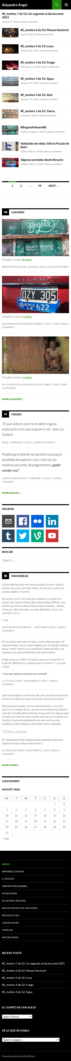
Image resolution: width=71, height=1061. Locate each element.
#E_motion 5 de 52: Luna (37, 46)
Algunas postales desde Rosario (42, 159)
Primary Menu (66, 4)
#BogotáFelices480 (34, 127)
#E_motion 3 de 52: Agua (37, 78)
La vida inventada (13, 750)
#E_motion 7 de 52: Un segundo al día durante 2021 (33, 963)
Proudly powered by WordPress (18, 1056)
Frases (16, 414)
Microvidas (9, 893)
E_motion (8, 878)
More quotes (12, 492)
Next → (54, 185)
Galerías (17, 212)
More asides (11, 765)
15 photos (27, 377)
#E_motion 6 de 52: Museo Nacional (44, 30)
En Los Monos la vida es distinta (22, 384)
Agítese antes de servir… (17, 627)
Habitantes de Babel (14, 886)
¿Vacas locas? (10, 922)
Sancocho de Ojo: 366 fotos (19, 908)
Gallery (24, 131)
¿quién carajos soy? (15, 478)
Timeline (7, 929)
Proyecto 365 (10, 915)
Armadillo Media (13, 871)
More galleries (13, 399)
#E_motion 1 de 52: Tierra (38, 111)
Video (24, 151)
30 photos (27, 259)
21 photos (27, 316)
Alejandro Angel (14, 5)
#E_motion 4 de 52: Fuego (38, 62)
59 (39, 185)
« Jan (6, 838)
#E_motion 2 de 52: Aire (36, 95)
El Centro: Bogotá (13, 900)
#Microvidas (10, 937)
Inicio (6, 864)
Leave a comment (29, 21)
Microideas (19, 575)
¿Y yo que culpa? (12, 680)
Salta (5, 442)
